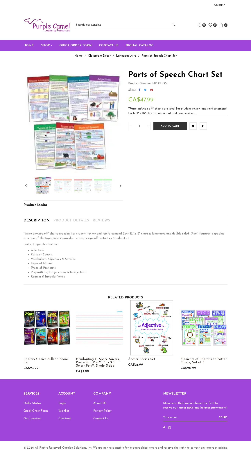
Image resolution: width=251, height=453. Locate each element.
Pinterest (151, 90)
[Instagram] (169, 427)
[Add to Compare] (203, 126)
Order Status (32, 403)
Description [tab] (37, 220)
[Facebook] (164, 427)
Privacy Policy (102, 410)
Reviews (101, 220)
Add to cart (170, 126)
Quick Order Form (36, 410)
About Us (99, 403)
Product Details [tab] (71, 220)
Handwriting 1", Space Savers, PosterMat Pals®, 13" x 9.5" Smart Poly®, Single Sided (98, 363)
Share (139, 90)
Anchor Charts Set (141, 359)
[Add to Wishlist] (193, 126)
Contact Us (101, 418)
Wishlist (63, 410)
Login (62, 403)
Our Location (32, 418)
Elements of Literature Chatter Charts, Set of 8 (204, 361)
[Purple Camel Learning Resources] (47, 25)
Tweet (145, 90)
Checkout (64, 418)
